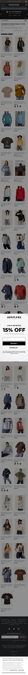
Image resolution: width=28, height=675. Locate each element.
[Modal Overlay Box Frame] (14, 337)
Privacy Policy (21, 670)
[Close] (25, 658)
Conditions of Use (13, 670)
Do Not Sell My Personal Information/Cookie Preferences (13, 672)
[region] (14, 666)
